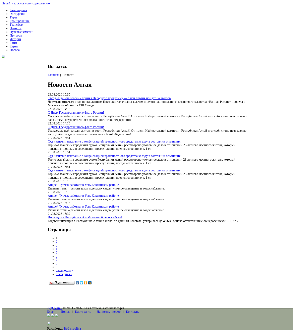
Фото (13, 42)
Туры (13, 17)
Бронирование (20, 21)
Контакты (132, 311)
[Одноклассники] (86, 282)
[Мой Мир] (90, 282)
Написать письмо (109, 311)
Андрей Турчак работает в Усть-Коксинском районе (83, 184)
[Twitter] (81, 282)
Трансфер (16, 24)
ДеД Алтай (54, 308)
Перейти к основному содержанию (26, 3)
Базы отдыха (18, 10)
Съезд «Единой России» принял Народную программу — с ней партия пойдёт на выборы (109, 98)
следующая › (64, 270)
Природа (16, 35)
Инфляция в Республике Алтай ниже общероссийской (85, 217)
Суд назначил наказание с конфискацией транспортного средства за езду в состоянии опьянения (114, 141)
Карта (14, 46)
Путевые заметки (21, 32)
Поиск (65, 311)
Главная (53, 74)
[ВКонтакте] (77, 282)
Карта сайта (83, 311)
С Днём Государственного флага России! (76, 112)
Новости (15, 28)
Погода (15, 50)
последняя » (64, 274)
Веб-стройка (72, 328)
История (15, 39)
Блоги (51, 311)
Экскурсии (17, 13)
